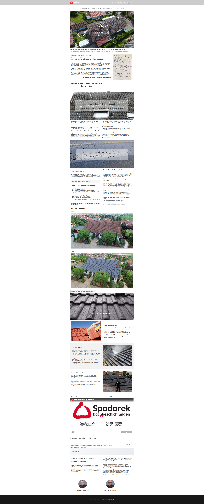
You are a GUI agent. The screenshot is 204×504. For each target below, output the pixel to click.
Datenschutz (108, 499)
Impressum (104, 499)
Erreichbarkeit (112, 499)
